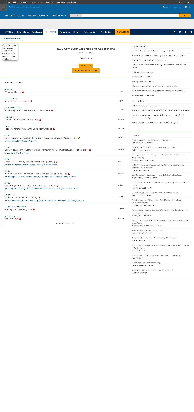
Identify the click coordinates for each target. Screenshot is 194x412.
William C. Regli (31, 176)
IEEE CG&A (9, 32)
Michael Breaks (63, 200)
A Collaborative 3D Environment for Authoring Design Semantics (36, 173)
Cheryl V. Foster (69, 176)
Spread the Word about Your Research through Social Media (154, 51)
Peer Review (106, 32)
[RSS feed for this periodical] (191, 32)
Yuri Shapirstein (55, 176)
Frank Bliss (11, 141)
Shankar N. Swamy (70, 188)
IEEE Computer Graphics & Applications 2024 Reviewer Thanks (154, 86)
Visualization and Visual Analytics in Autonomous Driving (152, 270)
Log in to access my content (86, 70)
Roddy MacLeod (77, 200)
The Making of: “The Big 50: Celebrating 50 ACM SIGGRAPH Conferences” (158, 55)
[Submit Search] (185, 15)
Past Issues (37, 32)
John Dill (20, 141)
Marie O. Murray (55, 188)
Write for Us (89, 32)
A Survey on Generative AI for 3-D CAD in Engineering (151, 140)
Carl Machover (31, 141)
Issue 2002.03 (50, 32)
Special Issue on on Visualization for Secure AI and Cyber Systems (156, 122)
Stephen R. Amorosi (39, 188)
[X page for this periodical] (180, 32)
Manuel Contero (14, 164)
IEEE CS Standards (20, 2)
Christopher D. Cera (15, 176)
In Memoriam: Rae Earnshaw (142, 72)
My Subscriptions (14, 16)
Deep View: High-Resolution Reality (21, 119)
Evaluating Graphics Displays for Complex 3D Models (30, 185)
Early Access (65, 32)
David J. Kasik (12, 188)
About (76, 32)
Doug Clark (38, 200)
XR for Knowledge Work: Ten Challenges (146, 263)
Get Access (123, 32)
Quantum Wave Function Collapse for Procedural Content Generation (157, 255)
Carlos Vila (40, 164)
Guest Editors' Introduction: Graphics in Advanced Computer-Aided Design (41, 138)
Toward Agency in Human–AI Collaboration (147, 230)
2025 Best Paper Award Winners (143, 95)
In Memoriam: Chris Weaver (142, 77)
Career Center (36, 2)
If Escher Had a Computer (17, 101)
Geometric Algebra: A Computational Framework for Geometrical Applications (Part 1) (46, 149)
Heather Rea (27, 200)
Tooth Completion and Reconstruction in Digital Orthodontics (154, 238)
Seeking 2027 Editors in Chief (142, 81)
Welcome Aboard (13, 92)
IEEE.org (6, 2)
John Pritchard (50, 200)
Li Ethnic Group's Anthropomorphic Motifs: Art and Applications (155, 193)
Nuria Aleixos (51, 164)
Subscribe (86, 66)
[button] (181, 2)
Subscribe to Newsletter (66, 2)
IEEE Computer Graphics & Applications (146, 106)
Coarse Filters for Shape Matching (21, 197)
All (76, 15)
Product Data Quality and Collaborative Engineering (30, 161)
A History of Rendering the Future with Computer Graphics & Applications (158, 91)
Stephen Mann (22, 153)
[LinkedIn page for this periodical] (174, 32)
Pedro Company (28, 164)
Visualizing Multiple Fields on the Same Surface (27, 110)
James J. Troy (24, 188)
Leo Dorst (11, 153)
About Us (49, 2)
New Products (11, 218)
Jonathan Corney (14, 200)
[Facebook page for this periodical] (185, 32)
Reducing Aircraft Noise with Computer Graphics (28, 128)
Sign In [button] (188, 2)
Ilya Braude (43, 176)
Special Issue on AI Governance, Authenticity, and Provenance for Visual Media (160, 110)
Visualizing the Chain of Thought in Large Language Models (153, 147)
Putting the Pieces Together (18, 209)
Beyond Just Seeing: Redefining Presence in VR (149, 60)
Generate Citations (12, 39)
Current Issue (23, 32)
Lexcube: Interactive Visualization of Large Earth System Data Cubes (157, 175)
